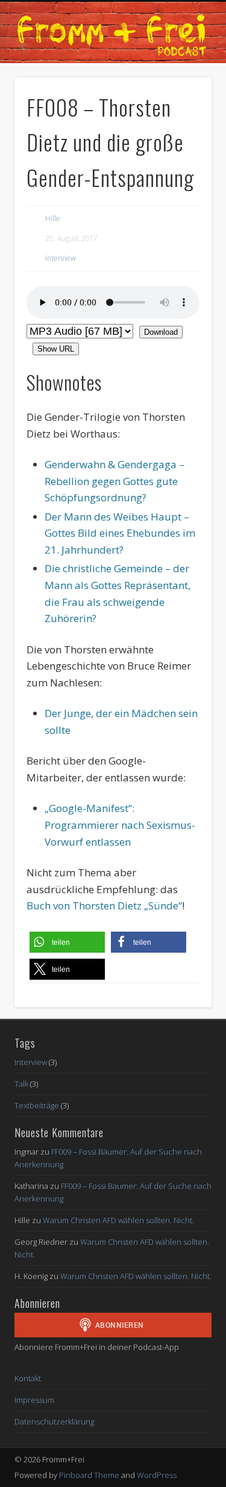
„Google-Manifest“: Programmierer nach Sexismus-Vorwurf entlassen (120, 824)
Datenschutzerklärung (54, 1421)
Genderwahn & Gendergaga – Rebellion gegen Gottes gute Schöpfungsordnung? (114, 480)
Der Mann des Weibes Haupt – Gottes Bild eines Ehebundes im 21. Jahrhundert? (120, 533)
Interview (60, 258)
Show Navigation (205, 15)
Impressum (34, 1399)
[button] (67, 942)
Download (161, 332)
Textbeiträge (36, 1105)
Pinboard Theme (89, 1475)
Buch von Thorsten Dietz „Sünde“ (104, 905)
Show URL (55, 348)
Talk (21, 1083)
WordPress (157, 1475)
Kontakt (27, 1378)
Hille (52, 218)
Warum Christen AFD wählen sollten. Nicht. (118, 1220)
